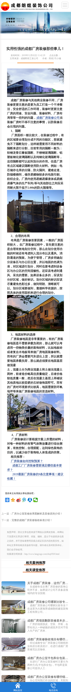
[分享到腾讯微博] (24, 500)
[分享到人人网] (30, 500)
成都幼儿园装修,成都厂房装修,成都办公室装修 (27, 5)
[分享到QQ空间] (13, 500)
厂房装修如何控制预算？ (27, 461)
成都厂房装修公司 (48, 117)
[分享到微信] (35, 500)
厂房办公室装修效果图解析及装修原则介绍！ (37, 513)
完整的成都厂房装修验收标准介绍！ (32, 520)
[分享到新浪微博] (18, 500)
